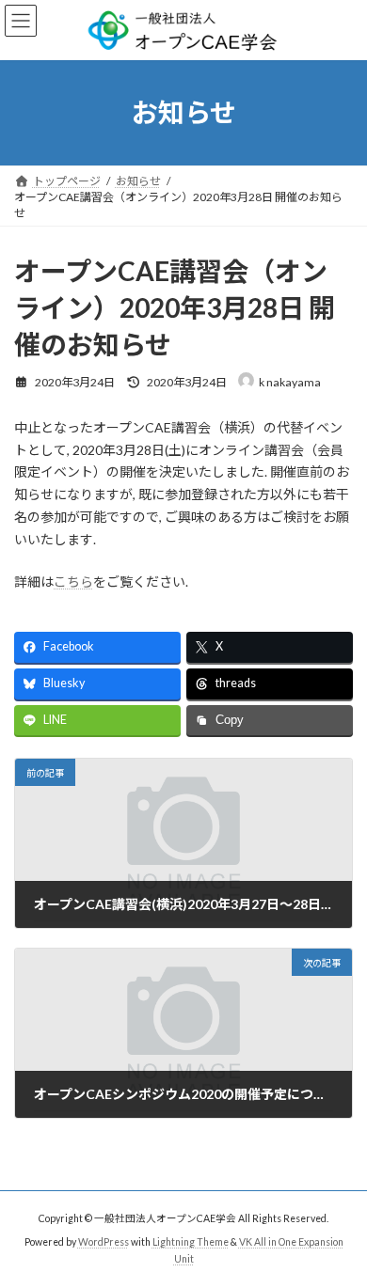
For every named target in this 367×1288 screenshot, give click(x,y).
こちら (73, 581)
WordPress (103, 1242)
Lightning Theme (190, 1242)
